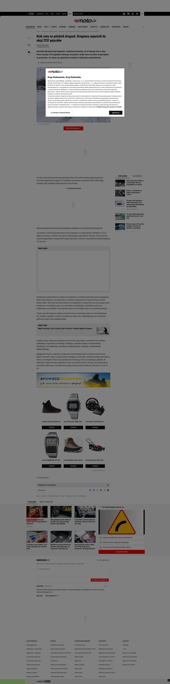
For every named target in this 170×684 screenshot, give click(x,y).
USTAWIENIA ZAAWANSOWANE (60, 113)
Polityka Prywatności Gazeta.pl (106, 107)
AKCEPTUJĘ (115, 113)
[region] (85, 92)
